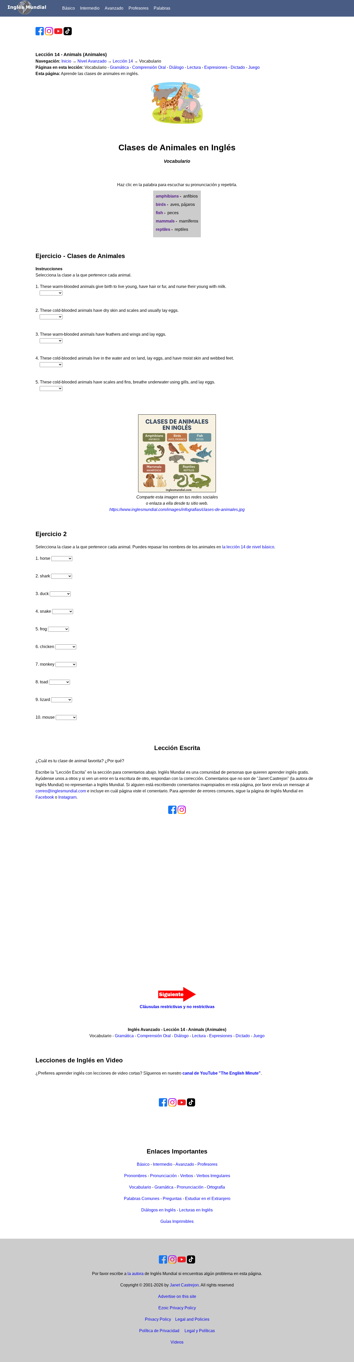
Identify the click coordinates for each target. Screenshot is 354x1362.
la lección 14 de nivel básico (248, 547)
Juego (254, 67)
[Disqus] (177, 895)
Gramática (119, 67)
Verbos (186, 1176)
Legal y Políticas (200, 1331)
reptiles (163, 229)
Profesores (138, 8)
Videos (177, 1342)
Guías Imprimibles (177, 1221)
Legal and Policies (192, 1319)
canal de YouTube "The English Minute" (221, 1073)
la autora (136, 1273)
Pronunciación (163, 1176)
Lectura (194, 67)
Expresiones (215, 67)
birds (161, 204)
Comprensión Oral (149, 67)
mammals (165, 221)
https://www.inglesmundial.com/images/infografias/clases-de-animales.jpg (177, 509)
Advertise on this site (177, 1296)
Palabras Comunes (141, 1198)
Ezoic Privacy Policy (177, 1308)
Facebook (45, 797)
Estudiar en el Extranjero (207, 1198)
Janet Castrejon (184, 1285)
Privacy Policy (158, 1319)
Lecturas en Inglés (196, 1210)
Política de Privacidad (159, 1331)
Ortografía (216, 1187)
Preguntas (172, 1198)
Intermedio (90, 8)
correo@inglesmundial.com (61, 791)
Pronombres (135, 1176)
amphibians (167, 196)
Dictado (238, 67)
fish (159, 213)
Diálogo (176, 67)
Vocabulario (140, 1187)
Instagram (67, 797)
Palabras (162, 8)
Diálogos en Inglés (158, 1210)
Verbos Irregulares (213, 1176)
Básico (68, 8)
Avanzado (114, 8)
